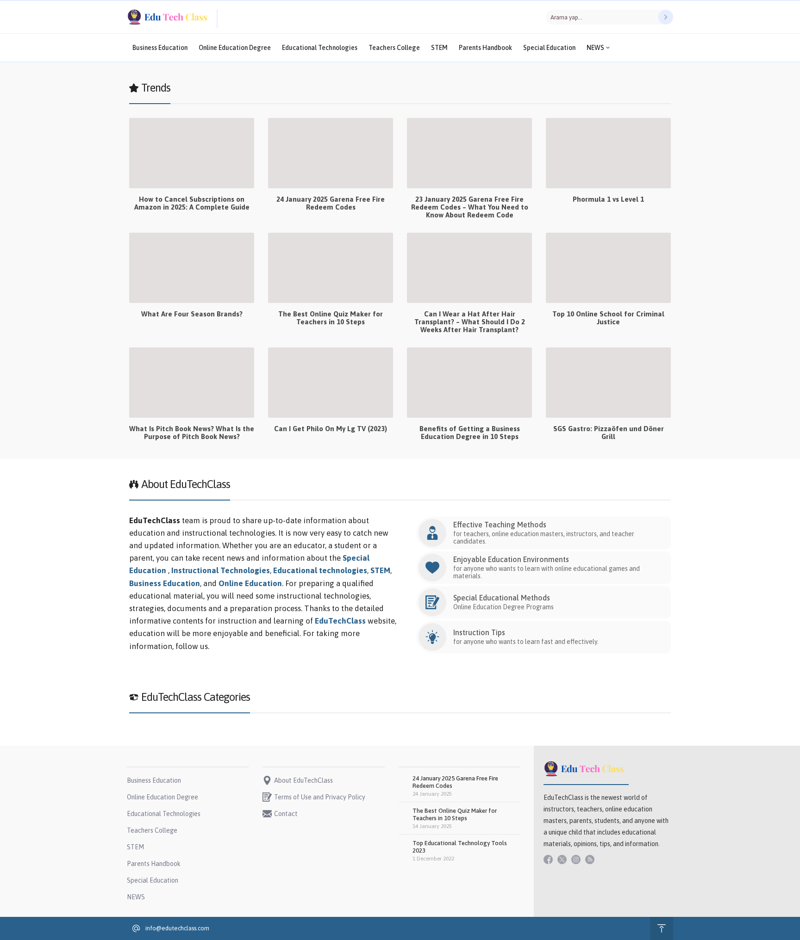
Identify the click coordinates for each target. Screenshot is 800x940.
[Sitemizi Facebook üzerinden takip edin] (548, 859)
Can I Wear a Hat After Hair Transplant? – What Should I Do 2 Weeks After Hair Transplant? (469, 322)
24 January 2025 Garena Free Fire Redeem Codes (330, 203)
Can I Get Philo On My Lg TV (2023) (330, 429)
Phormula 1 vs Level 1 (608, 199)
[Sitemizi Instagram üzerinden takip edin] (576, 859)
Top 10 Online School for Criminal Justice (608, 318)
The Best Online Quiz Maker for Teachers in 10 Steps (330, 318)
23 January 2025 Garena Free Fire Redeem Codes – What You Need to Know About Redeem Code (469, 207)
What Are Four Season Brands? (192, 314)
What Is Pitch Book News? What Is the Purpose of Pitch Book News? (191, 432)
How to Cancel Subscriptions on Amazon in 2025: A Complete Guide (192, 203)
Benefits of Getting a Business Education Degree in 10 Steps (469, 432)
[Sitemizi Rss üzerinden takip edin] (589, 859)
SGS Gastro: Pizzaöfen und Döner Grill (608, 432)
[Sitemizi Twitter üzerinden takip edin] (562, 859)
